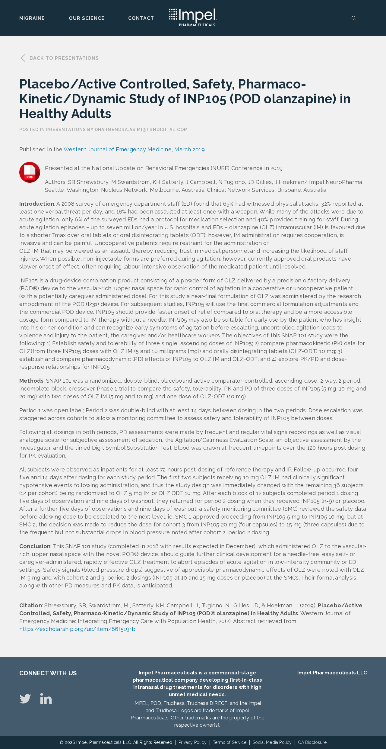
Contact (141, 18)
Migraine (32, 18)
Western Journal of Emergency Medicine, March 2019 (134, 149)
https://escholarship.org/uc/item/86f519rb (77, 629)
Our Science (87, 18)
